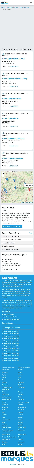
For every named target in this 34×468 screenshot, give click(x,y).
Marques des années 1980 (11, 351)
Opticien (20, 425)
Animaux (20, 370)
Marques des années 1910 (11, 333)
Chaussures (5, 385)
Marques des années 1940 (11, 341)
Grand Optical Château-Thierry (14, 79)
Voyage (20, 444)
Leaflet (22, 202)
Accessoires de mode (8, 367)
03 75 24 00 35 (13, 166)
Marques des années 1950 (11, 343)
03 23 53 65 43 (13, 106)
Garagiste (5, 404)
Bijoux (4, 380)
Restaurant (21, 430)
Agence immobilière (24, 367)
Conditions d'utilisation (10, 317)
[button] (15, 187)
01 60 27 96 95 (13, 146)
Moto (3, 422)
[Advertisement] (17, 30)
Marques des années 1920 (11, 336)
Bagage (4, 375)
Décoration (5, 394)
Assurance (5, 372)
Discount (20, 394)
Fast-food (21, 399)
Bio (19, 380)
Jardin (3, 410)
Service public (22, 434)
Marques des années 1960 (11, 346)
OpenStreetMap (29, 202)
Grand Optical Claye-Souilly (13, 138)
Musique (20, 422)
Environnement (6, 399)
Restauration (6, 434)
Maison (20, 417)
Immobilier (5, 407)
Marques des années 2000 (11, 356)
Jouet (3, 412)
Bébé (19, 377)
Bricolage (21, 382)
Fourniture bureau (23, 402)
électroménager (7, 397)
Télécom (20, 439)
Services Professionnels (9, 437)
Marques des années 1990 (11, 353)
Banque (20, 375)
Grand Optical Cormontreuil (13, 59)
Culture (20, 392)
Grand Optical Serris (10, 118)
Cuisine (4, 392)
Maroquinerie (6, 420)
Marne (16, 7)
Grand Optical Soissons (11, 98)
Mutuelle (4, 425)
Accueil (3, 7)
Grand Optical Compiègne (12, 158)
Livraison (4, 415)
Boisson (4, 382)
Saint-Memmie (24, 7)
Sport (19, 437)
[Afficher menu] (31, 2)
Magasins (10, 7)
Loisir (3, 417)
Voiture (4, 444)
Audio (19, 372)
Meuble (20, 420)
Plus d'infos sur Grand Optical (12, 226)
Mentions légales (8, 314)
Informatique (22, 407)
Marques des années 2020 (11, 360)
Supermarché (6, 439)
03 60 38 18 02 (13, 86)
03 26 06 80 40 (13, 66)
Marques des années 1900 (11, 331)
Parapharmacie (6, 427)
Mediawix (13, 464)
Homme (20, 404)
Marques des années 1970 (11, 348)
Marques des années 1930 (11, 338)
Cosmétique (21, 387)
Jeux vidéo (21, 410)
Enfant (20, 397)
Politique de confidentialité (11, 319)
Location (20, 415)
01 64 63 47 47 (13, 126)
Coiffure (20, 385)
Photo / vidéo (22, 427)
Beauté (4, 377)
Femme (4, 402)
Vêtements (21, 442)
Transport (5, 442)
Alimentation (6, 370)
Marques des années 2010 (11, 358)
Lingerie (20, 412)
